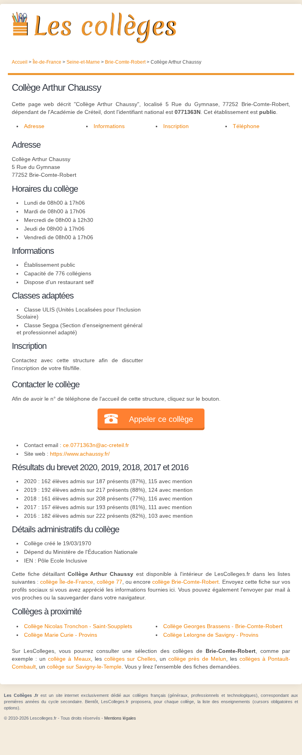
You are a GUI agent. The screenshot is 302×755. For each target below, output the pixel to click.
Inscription (176, 126)
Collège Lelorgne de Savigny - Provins (210, 635)
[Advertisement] (217, 187)
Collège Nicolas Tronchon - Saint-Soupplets (78, 626)
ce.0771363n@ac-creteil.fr (96, 445)
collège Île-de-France (66, 582)
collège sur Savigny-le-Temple (84, 666)
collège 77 (109, 582)
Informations (109, 126)
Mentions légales (120, 718)
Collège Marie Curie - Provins (60, 635)
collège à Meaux (69, 659)
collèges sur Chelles (130, 659)
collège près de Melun (197, 659)
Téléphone (246, 126)
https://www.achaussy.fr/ (80, 454)
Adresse (34, 126)
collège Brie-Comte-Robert (185, 582)
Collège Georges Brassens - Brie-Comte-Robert (222, 626)
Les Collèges (151, 27)
